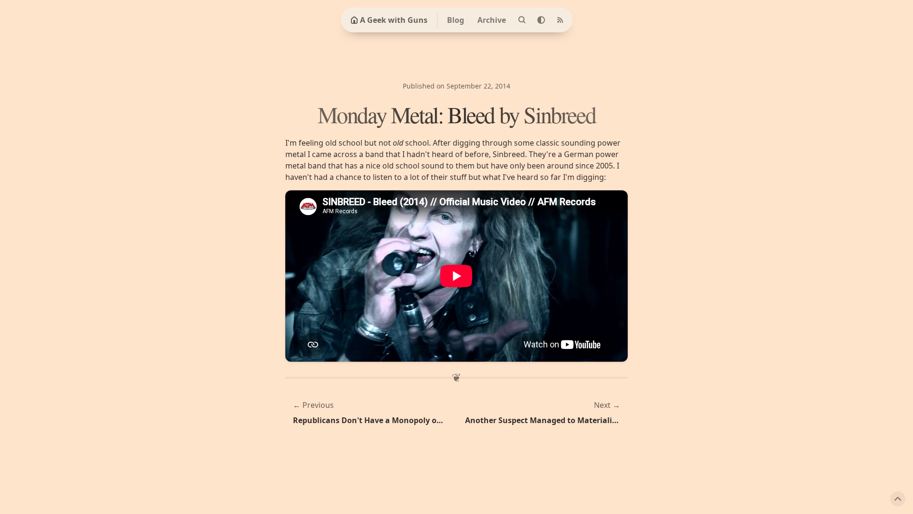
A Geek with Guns (393, 20)
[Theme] (541, 20)
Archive (491, 20)
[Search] (522, 20)
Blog (455, 20)
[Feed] (560, 20)
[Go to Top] (897, 498)
